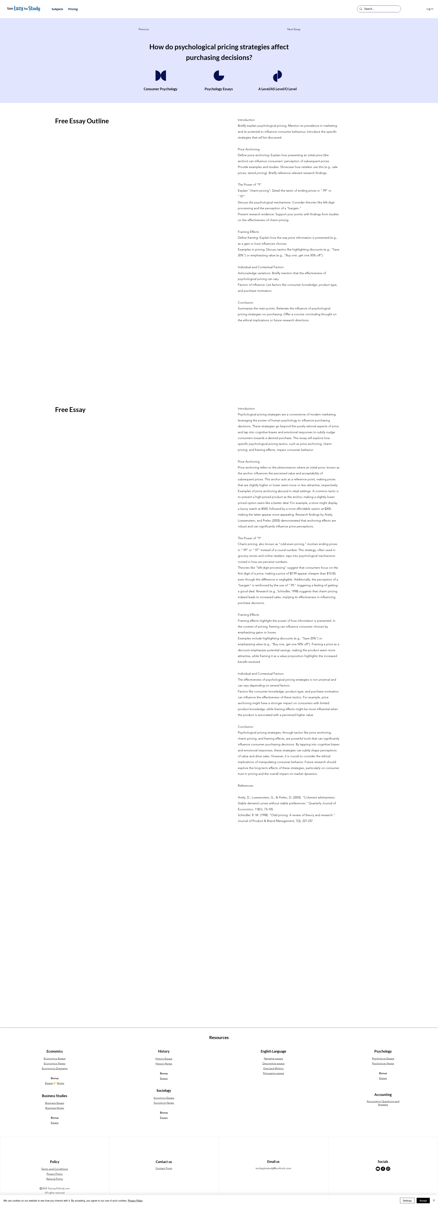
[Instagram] (388, 1169)
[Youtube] (378, 1169)
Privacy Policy (135, 1200)
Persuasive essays (273, 1073)
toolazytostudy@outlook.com (273, 1168)
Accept (423, 1200)
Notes (60, 1083)
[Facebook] (383, 1169)
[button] (57, 9)
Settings (407, 1200)
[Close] (434, 1200)
